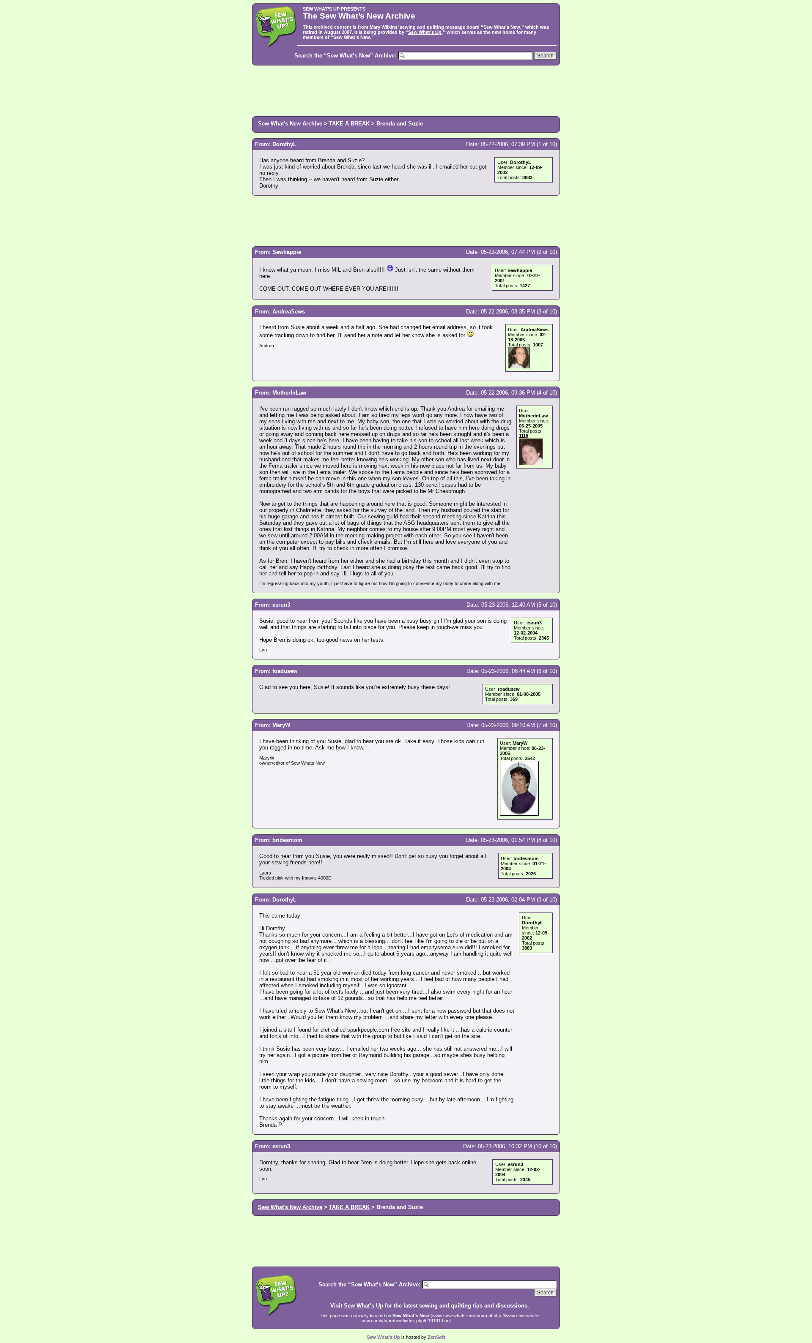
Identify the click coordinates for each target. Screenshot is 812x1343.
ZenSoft (436, 1337)
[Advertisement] (406, 90)
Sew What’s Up (425, 32)
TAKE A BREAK (349, 123)
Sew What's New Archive (290, 123)
